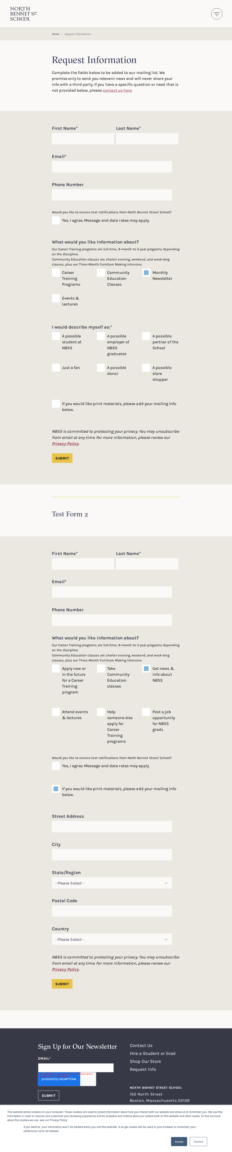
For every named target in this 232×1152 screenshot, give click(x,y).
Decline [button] (198, 1141)
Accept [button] (179, 1141)
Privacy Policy (65, 443)
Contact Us (141, 1045)
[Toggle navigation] (216, 14)
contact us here (117, 90)
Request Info (143, 1069)
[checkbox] (115, 293)
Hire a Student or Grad (153, 1053)
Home (55, 34)
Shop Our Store (145, 1061)
